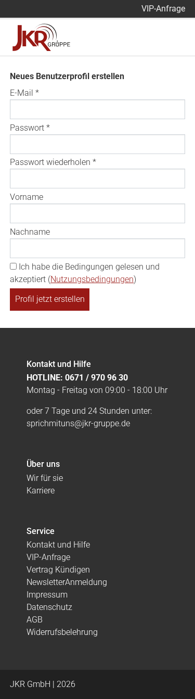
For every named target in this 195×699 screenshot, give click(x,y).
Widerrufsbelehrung (62, 632)
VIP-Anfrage (163, 9)
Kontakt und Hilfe (58, 545)
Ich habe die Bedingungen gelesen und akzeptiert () (85, 273)
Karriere (41, 490)
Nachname (30, 232)
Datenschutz (49, 607)
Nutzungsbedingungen (92, 279)
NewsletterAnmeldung (67, 582)
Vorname (26, 197)
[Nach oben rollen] (172, 676)
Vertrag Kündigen (58, 570)
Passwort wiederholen (53, 162)
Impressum (47, 595)
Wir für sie (45, 478)
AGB (35, 620)
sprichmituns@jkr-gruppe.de (78, 423)
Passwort (30, 128)
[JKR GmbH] (41, 37)
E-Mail (24, 93)
